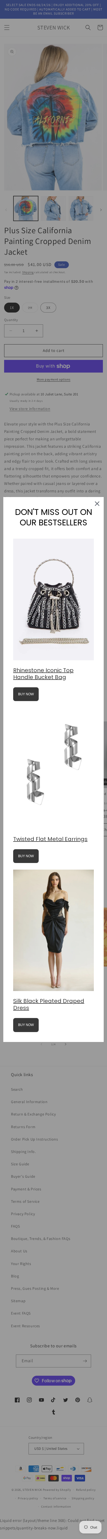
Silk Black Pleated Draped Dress (48, 1004)
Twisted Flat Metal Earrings (50, 839)
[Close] (97, 503)
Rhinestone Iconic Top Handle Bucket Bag (43, 673)
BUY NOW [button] (26, 694)
